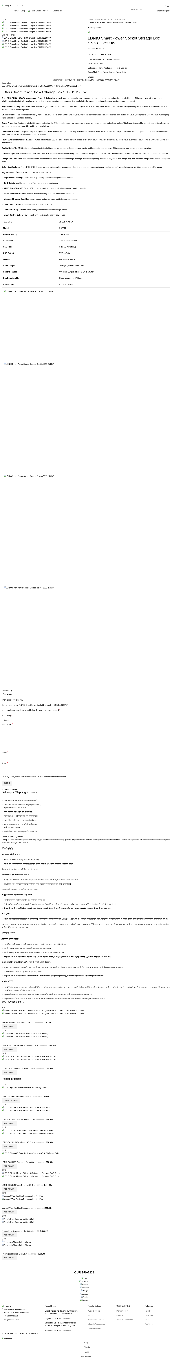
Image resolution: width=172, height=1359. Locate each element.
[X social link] (97, 77)
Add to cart (106, 54)
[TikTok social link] (169, 1)
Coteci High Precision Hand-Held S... (17, 1096)
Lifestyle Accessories (96, 1324)
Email (5, 763)
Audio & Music (94, 1311)
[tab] (58, 80)
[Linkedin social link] (103, 77)
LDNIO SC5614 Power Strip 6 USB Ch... (18, 1185)
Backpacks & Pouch (96, 1320)
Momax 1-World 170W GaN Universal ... (18, 1022)
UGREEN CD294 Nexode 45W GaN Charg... (20, 1045)
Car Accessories (94, 1328)
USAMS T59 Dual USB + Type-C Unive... (19, 1068)
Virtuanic (34, 1333)
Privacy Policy (122, 1311)
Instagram (149, 1315)
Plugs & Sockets (118, 19)
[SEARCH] (152, 6)
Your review (7, 724)
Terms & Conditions (124, 1320)
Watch (90, 1315)
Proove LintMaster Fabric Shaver (15, 1254)
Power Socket (109, 72)
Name (5, 752)
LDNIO (8, 86)
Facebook (149, 1311)
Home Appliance (102, 19)
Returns (119, 1315)
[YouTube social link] (166, 1)
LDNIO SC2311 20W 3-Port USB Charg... (19, 1142)
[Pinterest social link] (100, 77)
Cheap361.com (74, 86)
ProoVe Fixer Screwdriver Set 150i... (17, 1231)
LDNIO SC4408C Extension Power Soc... (19, 1162)
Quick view (11, 1018)
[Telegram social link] (105, 77)
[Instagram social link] (163, 1)
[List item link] (21, 1316)
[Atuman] (84, 1289)
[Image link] (7, 1306)
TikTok (147, 1320)
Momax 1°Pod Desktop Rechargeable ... (18, 1208)
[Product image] (43, 1014)
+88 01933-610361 (19, 1)
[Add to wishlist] (17, 1018)
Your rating (7, 716)
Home (90, 19)
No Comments (65, 1319)
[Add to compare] (5, 1018)
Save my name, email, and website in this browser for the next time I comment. (34, 777)
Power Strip (121, 72)
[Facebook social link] (160, 1)
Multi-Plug (97, 72)
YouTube (149, 1324)
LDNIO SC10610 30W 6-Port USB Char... (19, 1119)
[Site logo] (7, 6)
